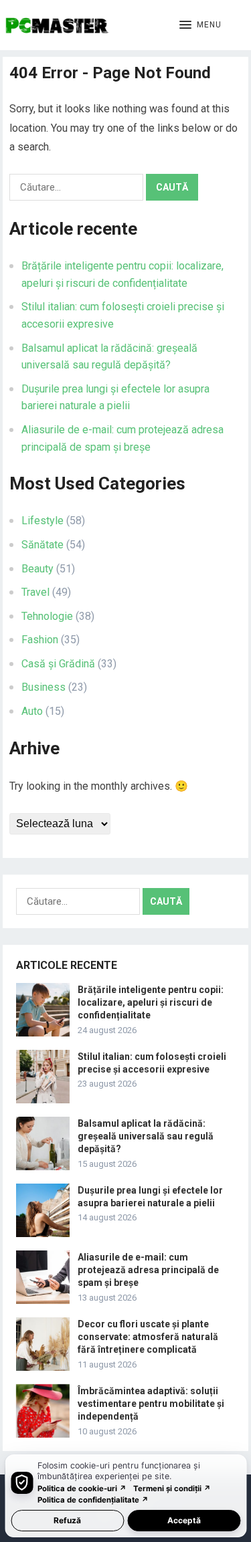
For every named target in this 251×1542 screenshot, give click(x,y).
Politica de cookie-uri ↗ (82, 1488)
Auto (32, 711)
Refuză (67, 1520)
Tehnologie (47, 616)
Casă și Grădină (58, 663)
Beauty (37, 568)
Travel (35, 592)
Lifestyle (42, 520)
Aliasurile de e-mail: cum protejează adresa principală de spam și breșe (148, 1270)
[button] (200, 25)
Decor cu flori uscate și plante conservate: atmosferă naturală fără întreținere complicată (148, 1337)
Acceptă (184, 1520)
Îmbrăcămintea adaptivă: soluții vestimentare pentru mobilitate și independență (151, 1404)
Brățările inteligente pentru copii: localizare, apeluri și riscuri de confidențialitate (151, 1002)
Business (43, 687)
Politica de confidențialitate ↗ (93, 1500)
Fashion (39, 639)
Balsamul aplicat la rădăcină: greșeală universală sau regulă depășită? (146, 1136)
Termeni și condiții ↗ (172, 1488)
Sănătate (42, 544)
